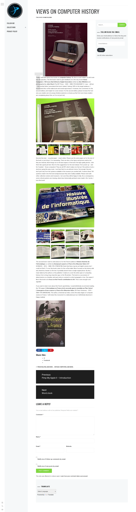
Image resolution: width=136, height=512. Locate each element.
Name (38, 437)
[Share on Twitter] (45, 350)
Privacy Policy (12, 31)
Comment (39, 414)
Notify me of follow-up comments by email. (52, 459)
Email (38, 446)
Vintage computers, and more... (64, 367)
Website (69, 446)
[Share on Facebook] (39, 350)
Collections (11, 27)
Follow (101, 50)
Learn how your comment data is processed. (74, 476)
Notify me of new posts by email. (48, 466)
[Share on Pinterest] (51, 350)
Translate (51, 494)
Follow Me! (11, 23)
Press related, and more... (45, 367)
